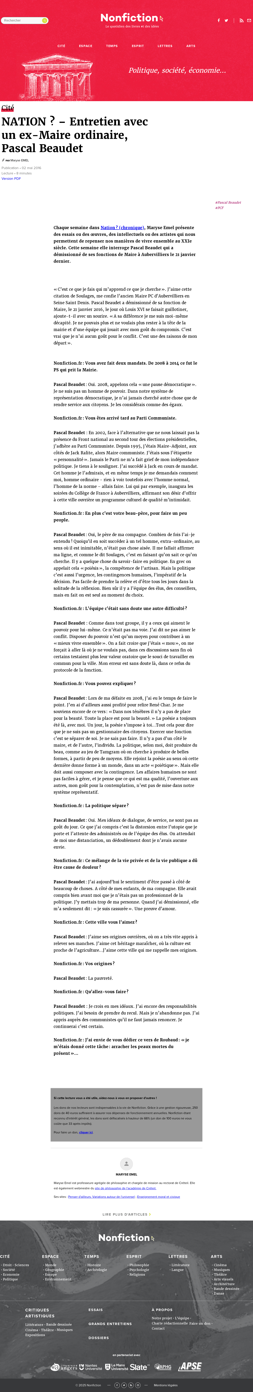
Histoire (94, 1265)
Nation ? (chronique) (122, 227)
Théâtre (220, 1274)
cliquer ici (86, 1132)
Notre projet (162, 1318)
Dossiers (99, 1338)
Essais (96, 1310)
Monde (50, 1265)
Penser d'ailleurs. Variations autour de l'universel (101, 1197)
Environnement (58, 1279)
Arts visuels (223, 1279)
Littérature (181, 1265)
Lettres (165, 46)
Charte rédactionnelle (170, 1323)
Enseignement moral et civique (158, 1197)
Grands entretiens (110, 1324)
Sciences (22, 1265)
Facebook (117, 1385)
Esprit (138, 46)
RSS (131, 1385)
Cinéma (220, 1265)
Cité (61, 46)
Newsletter (249, 20)
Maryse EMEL (19, 160)
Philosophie (139, 1265)
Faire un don (200, 1323)
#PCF (219, 208)
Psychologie (139, 1270)
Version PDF (11, 178)
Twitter (124, 1385)
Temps (112, 46)
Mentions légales (165, 1385)
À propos (162, 1310)
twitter (226, 20)
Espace (86, 46)
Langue (178, 1270)
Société (9, 1270)
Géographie (54, 1270)
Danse (219, 1293)
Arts (190, 46)
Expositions (35, 1335)
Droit (7, 1265)
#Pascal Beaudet (228, 202)
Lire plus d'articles (125, 1214)
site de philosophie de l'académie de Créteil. (125, 1188)
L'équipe (182, 1318)
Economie (11, 1274)
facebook (218, 20)
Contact (158, 1328)
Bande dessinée (226, 1289)
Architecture (224, 1284)
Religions (137, 1274)
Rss (241, 20)
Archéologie (97, 1270)
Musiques (222, 1270)
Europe (51, 1274)
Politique (10, 1279)
